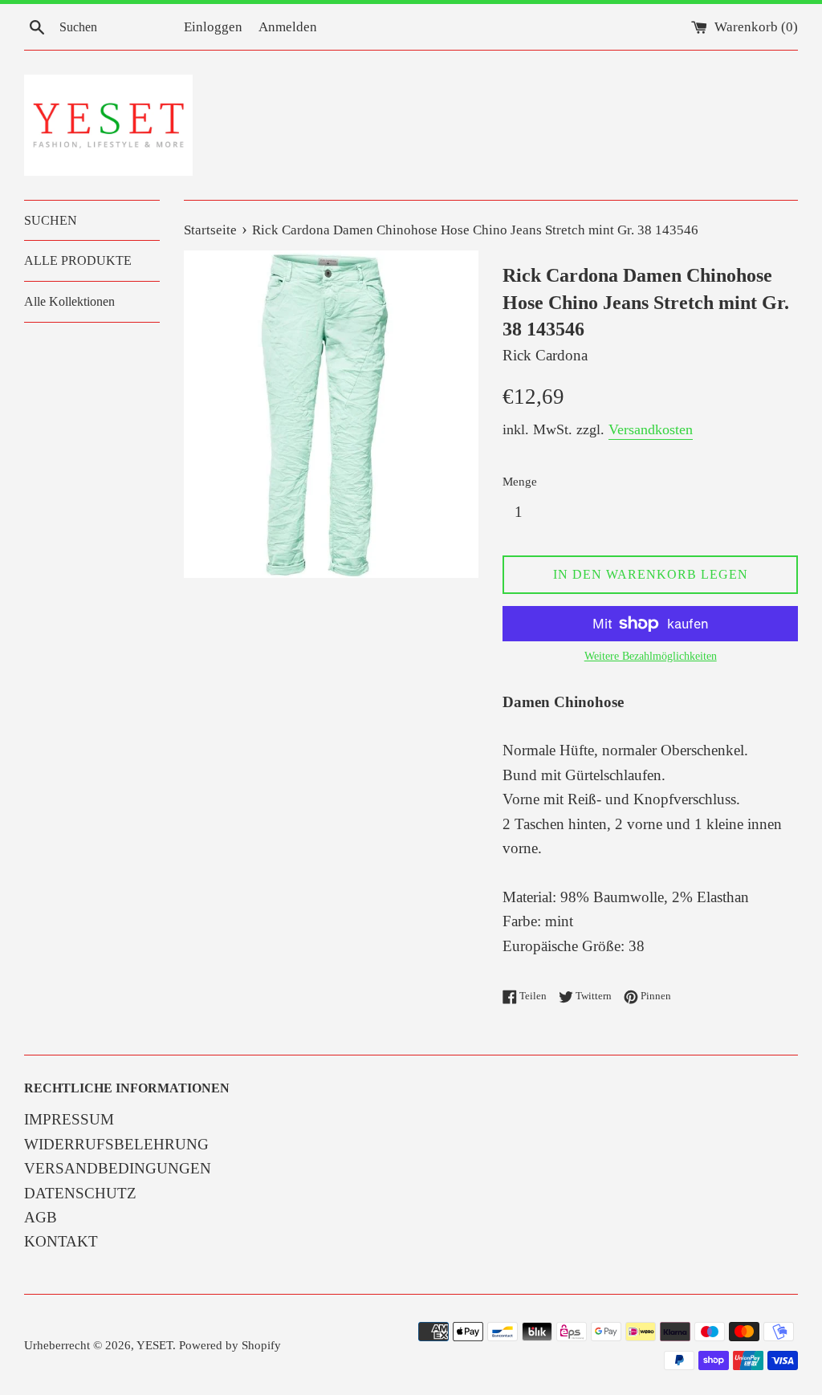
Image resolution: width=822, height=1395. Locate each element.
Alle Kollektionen (69, 301)
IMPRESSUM (69, 1119)
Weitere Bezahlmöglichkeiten (650, 656)
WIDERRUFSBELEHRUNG (116, 1144)
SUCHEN (50, 220)
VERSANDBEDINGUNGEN (117, 1168)
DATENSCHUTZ (80, 1193)
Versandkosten (650, 429)
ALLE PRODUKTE (78, 260)
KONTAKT (61, 1241)
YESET (154, 1345)
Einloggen (213, 27)
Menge (520, 481)
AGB (40, 1217)
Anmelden (287, 27)
